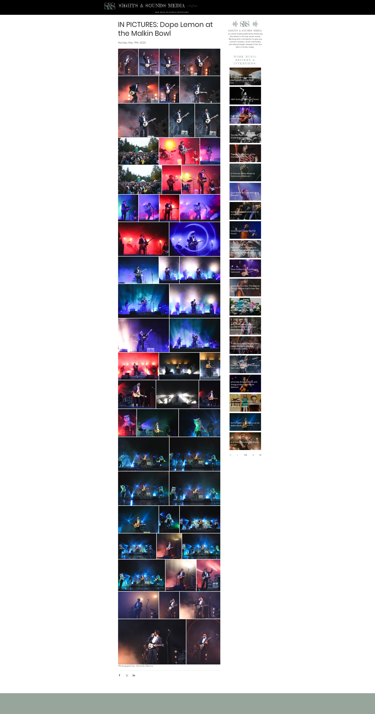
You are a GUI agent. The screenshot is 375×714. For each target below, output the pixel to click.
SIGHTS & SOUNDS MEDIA (245, 30)
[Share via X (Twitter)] (126, 675)
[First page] (230, 455)
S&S (108, 6)
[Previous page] (237, 455)
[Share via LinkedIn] (133, 675)
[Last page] (260, 455)
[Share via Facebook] (119, 675)
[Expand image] (128, 62)
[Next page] (253, 455)
